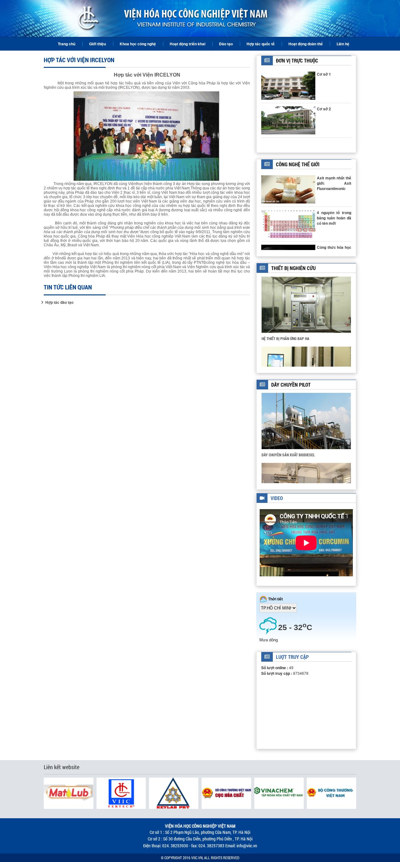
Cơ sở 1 (324, 74)
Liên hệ (343, 44)
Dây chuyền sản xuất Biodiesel (288, 454)
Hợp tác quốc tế (261, 44)
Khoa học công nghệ (138, 44)
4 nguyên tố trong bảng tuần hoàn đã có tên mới (334, 218)
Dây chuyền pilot (291, 384)
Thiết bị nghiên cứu (293, 268)
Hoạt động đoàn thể (305, 44)
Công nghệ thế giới (297, 164)
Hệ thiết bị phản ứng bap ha (285, 338)
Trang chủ (66, 44)
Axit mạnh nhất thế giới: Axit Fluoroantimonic (334, 183)
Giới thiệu (97, 44)
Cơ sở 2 (324, 109)
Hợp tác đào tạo (59, 302)
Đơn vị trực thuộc (297, 60)
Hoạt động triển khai (187, 44)
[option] (306, 311)
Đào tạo (226, 44)
